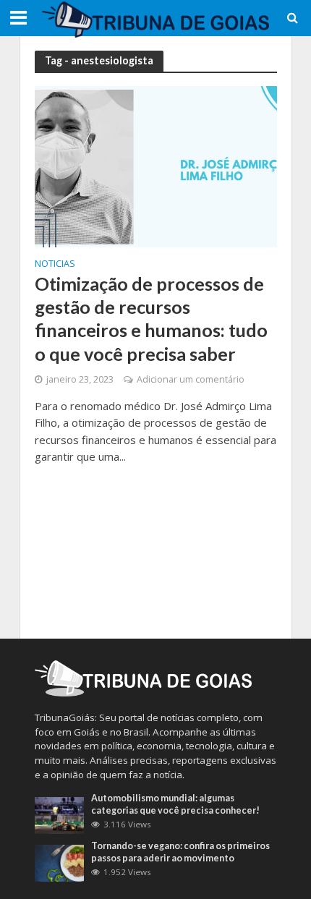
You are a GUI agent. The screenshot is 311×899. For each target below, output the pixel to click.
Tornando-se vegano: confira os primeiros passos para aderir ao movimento (180, 852)
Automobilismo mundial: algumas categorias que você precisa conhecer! (175, 804)
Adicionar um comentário (190, 379)
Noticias (55, 265)
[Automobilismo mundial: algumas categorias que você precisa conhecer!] (60, 814)
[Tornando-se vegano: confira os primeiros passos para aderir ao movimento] (60, 862)
